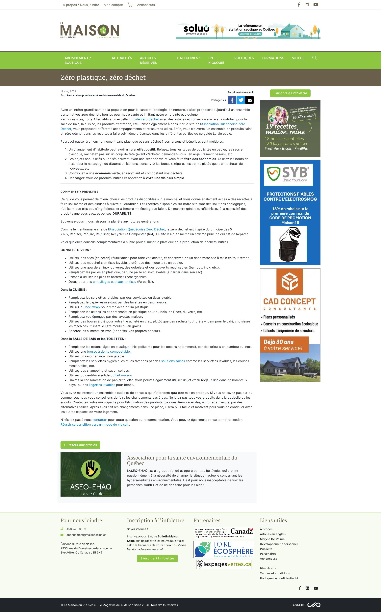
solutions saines (173, 361)
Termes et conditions (275, 573)
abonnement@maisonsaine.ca (86, 534)
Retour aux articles (82, 445)
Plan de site (268, 568)
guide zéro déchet (145, 119)
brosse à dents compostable (108, 351)
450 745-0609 (76, 529)
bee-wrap (92, 307)
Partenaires (268, 553)
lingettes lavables (102, 385)
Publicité (266, 549)
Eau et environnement (240, 92)
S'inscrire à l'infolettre (290, 93)
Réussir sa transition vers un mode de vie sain (95, 424)
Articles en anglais (273, 534)
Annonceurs (268, 558)
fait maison (123, 375)
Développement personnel (279, 544)
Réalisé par (298, 604)
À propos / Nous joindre (81, 5)
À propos (266, 529)
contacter (99, 420)
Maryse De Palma (272, 539)
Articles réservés (148, 60)
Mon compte (113, 5)
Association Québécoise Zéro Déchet (137, 229)
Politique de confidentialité (279, 578)
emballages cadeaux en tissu (114, 282)
